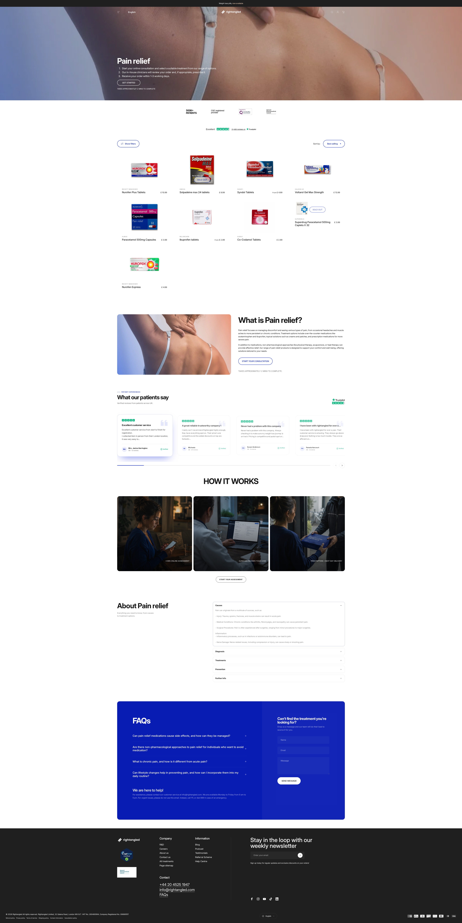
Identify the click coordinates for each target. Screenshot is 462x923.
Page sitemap (166, 865)
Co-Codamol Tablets (249, 239)
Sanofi (240, 189)
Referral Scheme (203, 857)
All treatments (166, 861)
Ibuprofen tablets (189, 239)
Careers (164, 849)
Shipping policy (44, 918)
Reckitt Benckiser (130, 189)
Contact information (56, 918)
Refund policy (10, 918)
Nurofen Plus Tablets (133, 192)
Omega (182, 189)
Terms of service (31, 918)
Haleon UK (299, 189)
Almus (124, 236)
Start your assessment (231, 579)
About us (164, 853)
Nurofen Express (131, 287)
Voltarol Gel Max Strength (309, 192)
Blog (197, 844)
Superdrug (299, 219)
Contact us (165, 857)
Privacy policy (20, 918)
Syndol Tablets (245, 192)
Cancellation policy (70, 918)
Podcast (199, 849)
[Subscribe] (300, 855)
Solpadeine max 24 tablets (194, 192)
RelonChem (184, 236)
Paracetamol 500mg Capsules (139, 239)
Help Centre (201, 861)
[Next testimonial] (342, 465)
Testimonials (201, 853)
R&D (162, 844)
